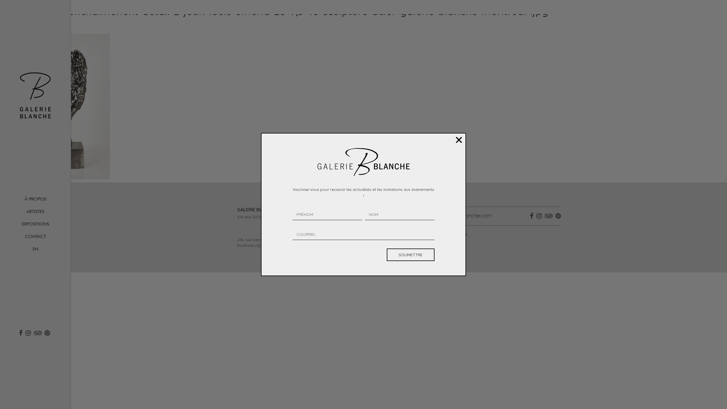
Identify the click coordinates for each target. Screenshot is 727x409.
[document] (363, 204)
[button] (459, 140)
